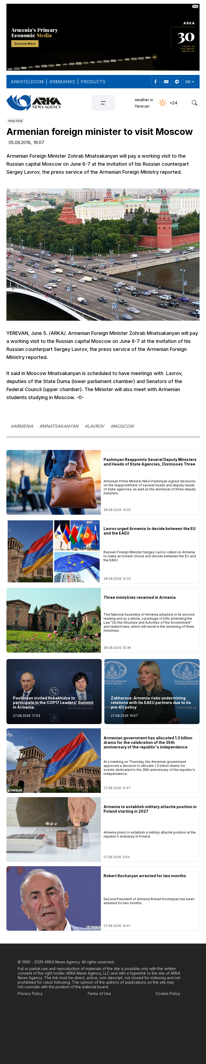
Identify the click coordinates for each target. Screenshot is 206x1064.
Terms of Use (99, 993)
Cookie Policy (168, 993)
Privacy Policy (30, 993)
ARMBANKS (62, 81)
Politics (16, 121)
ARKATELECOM (27, 81)
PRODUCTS (93, 81)
